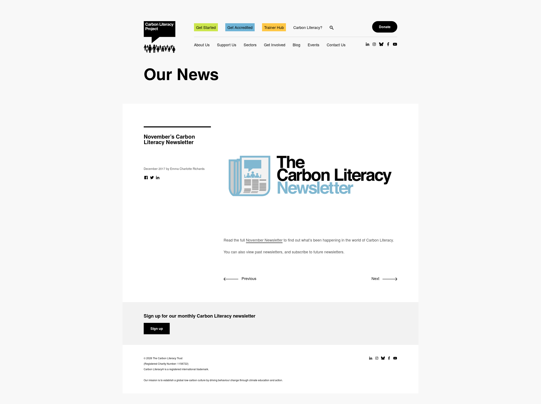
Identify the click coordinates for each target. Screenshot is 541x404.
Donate (385, 26)
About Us (202, 44)
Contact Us (336, 44)
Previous (248, 278)
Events (313, 44)
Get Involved (274, 44)
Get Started (206, 27)
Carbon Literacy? (307, 27)
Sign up (156, 328)
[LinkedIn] (157, 177)
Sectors (250, 44)
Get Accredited (240, 27)
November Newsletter (264, 240)
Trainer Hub (274, 27)
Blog (296, 44)
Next (376, 278)
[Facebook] (146, 177)
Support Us (226, 44)
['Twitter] (152, 177)
